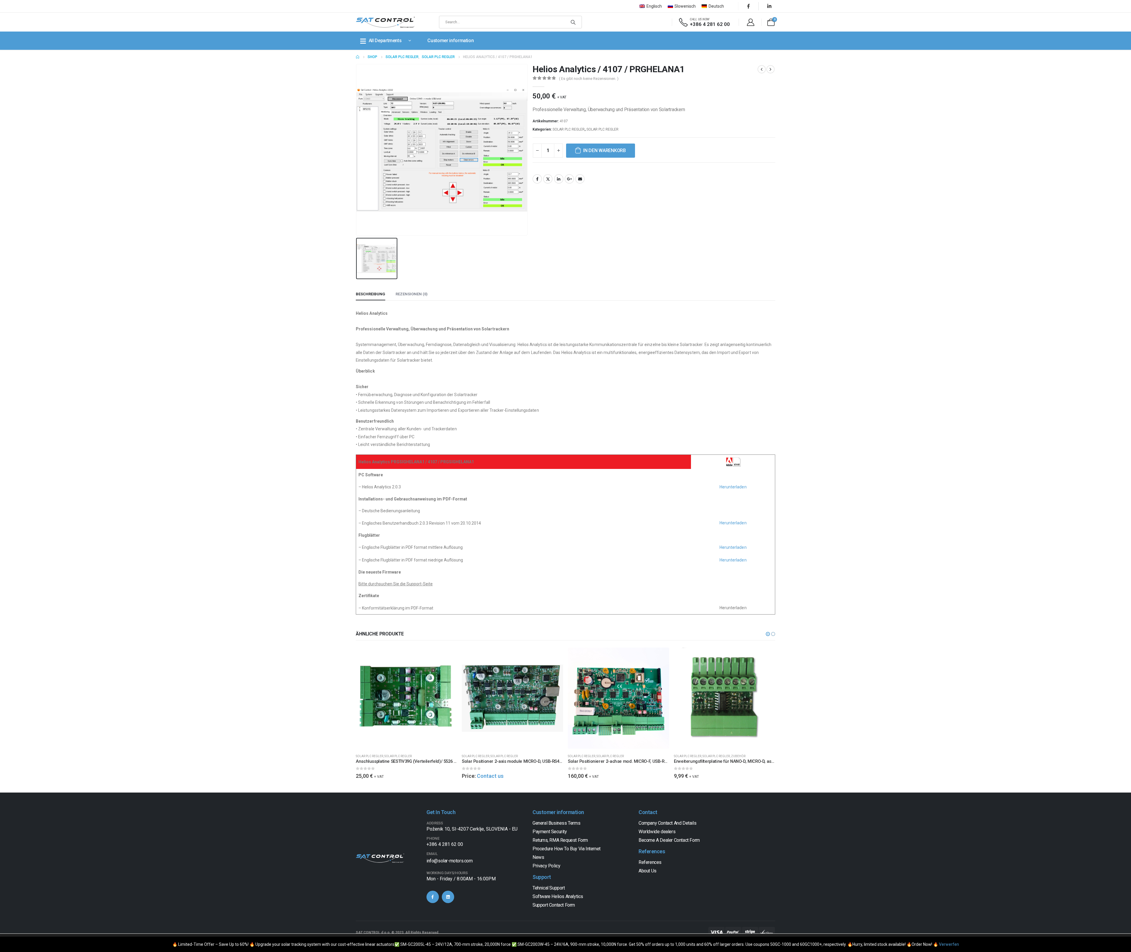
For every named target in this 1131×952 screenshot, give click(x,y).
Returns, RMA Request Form (560, 840)
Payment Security (550, 831)
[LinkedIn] (769, 6)
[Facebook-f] (432, 897)
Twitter (548, 179)
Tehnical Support (549, 888)
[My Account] (750, 22)
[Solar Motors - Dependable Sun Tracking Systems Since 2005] (385, 22)
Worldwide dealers (657, 831)
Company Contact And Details (667, 823)
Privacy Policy (546, 866)
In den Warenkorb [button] (447, 657)
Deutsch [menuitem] (716, 6)
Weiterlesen (553, 657)
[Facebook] (748, 6)
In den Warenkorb (604, 150)
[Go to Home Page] (357, 56)
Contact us (490, 776)
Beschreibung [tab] (370, 294)
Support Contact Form (554, 905)
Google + (569, 179)
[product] (406, 698)
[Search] (573, 22)
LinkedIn (558, 179)
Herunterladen (733, 487)
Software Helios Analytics (558, 896)
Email (580, 179)
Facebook (537, 179)
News (538, 857)
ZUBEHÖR (738, 756)
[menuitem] (650, 6)
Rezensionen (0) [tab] (412, 294)
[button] (767, 634)
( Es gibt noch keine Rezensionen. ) (589, 78)
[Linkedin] (448, 897)
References (650, 862)
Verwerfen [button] (949, 944)
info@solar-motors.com (449, 861)
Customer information (450, 40)
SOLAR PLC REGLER (569, 129)
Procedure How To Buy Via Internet (567, 848)
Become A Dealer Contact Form (669, 840)
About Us (648, 871)
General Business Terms (556, 823)
